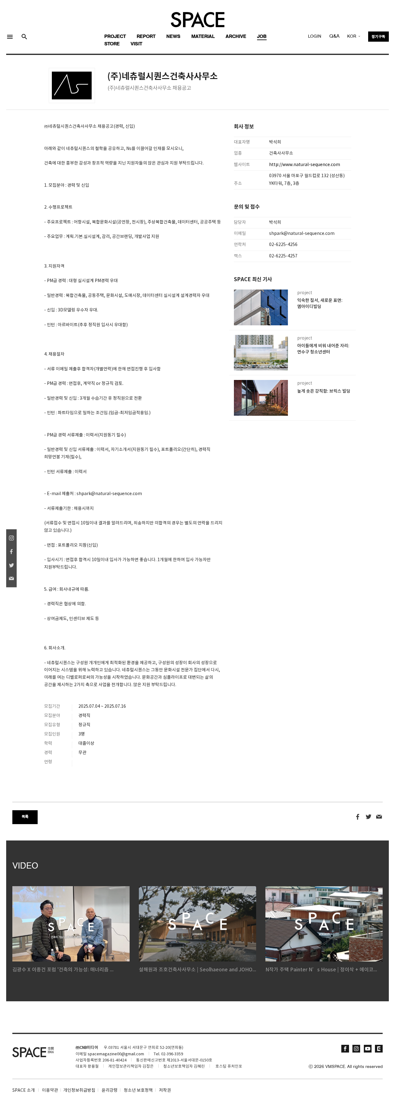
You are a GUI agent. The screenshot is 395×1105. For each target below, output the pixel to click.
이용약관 (50, 1090)
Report (146, 37)
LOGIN (314, 37)
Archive (236, 37)
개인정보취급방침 (79, 1090)
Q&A (334, 36)
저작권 (165, 1090)
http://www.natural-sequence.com (304, 164)
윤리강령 (110, 1090)
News (173, 37)
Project (115, 37)
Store (112, 44)
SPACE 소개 (23, 1090)
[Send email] (379, 817)
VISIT (136, 44)
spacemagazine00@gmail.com (116, 1054)
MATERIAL (203, 37)
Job (262, 37)
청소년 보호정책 (138, 1090)
